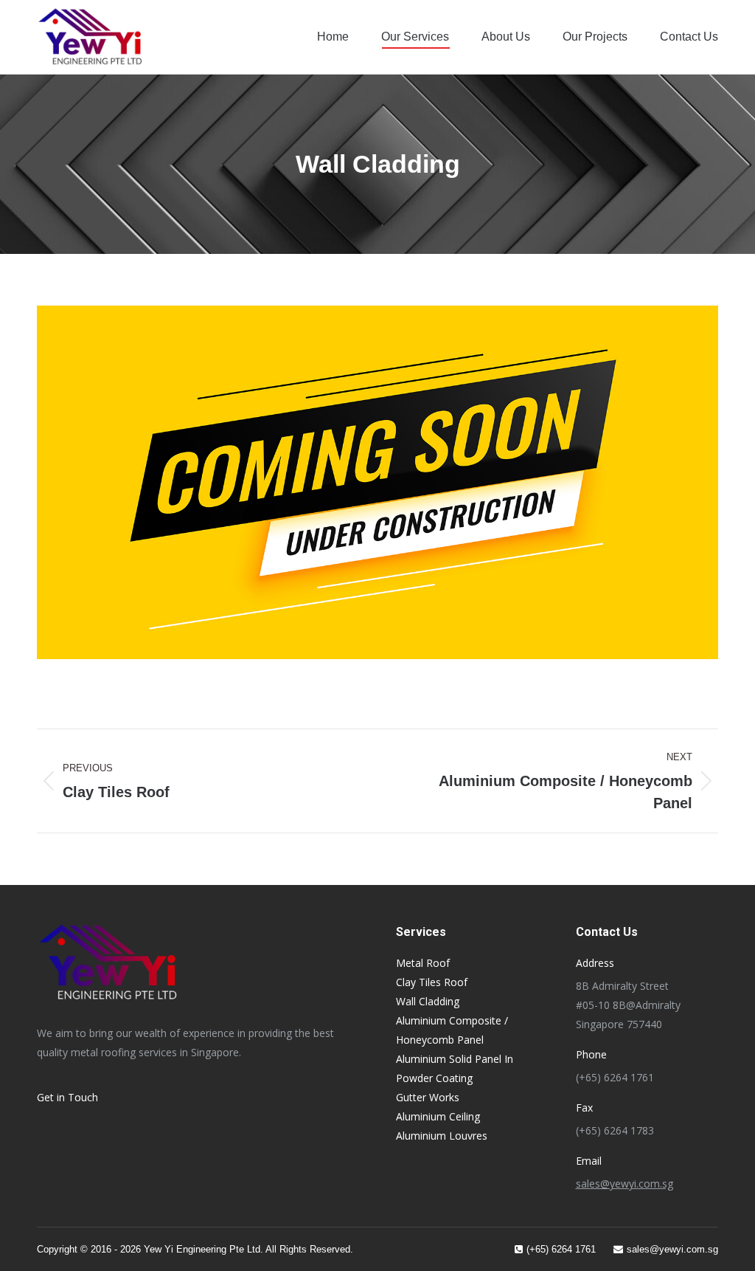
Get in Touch (67, 1097)
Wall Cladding (427, 1001)
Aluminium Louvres (441, 1136)
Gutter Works (427, 1097)
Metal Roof (423, 963)
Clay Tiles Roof (431, 982)
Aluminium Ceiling (438, 1116)
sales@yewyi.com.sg (624, 1184)
